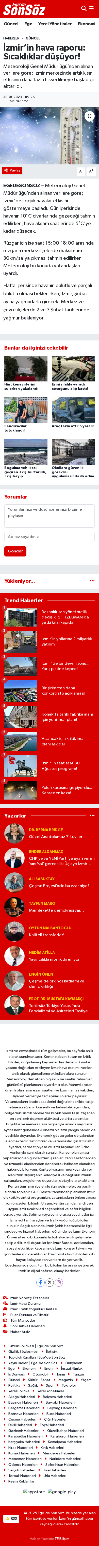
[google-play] (62, 1493)
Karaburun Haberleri (67, 1436)
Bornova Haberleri (23, 1414)
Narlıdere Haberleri (65, 1459)
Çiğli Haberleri (56, 1419)
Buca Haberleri (58, 1414)
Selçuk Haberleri (21, 1470)
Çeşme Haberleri (22, 1419)
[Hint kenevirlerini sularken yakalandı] (25, 368)
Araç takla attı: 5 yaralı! (73, 426)
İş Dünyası (16, 1374)
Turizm (78, 1374)
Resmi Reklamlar (21, 1481)
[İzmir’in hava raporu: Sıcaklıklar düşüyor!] (49, 136)
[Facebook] (40, 1282)
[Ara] (84, 9)
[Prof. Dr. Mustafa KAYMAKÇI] (14, 1005)
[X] (49, 1282)
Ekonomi (86, 24)
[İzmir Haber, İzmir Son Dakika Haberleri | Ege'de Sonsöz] (24, 9)
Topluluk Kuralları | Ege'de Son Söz (36, 1357)
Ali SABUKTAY (42, 879)
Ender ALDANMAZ (46, 852)
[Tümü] (92, 581)
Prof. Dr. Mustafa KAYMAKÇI (56, 999)
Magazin (65, 1380)
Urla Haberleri (55, 1476)
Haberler (11, 38)
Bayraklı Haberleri (60, 1402)
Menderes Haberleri (59, 1453)
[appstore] (34, 1493)
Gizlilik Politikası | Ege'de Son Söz (35, 1346)
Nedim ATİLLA (42, 953)
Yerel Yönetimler (55, 24)
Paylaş (15, 170)
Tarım (60, 1374)
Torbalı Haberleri (22, 1476)
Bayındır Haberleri (23, 1402)
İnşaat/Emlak (71, 1368)
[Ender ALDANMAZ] (14, 858)
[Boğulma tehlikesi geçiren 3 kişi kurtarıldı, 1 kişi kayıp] (25, 452)
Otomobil (40, 1374)
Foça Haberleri (52, 1425)
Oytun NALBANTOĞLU (50, 928)
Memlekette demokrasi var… (56, 910)
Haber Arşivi (20, 1332)
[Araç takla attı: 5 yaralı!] (73, 410)
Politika (14, 1385)
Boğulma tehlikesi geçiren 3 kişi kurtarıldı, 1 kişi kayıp (25, 472)
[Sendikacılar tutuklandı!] (25, 410)
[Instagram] (59, 1282)
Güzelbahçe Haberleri (65, 1431)
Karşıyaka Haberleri (24, 1442)
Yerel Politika (18, 1391)
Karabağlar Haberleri (25, 1436)
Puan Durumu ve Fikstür (29, 1315)
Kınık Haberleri (52, 1448)
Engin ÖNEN (41, 974)
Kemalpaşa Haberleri (65, 1442)
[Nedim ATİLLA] (14, 956)
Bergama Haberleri (24, 1408)
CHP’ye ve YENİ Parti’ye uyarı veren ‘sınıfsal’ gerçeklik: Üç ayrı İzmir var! (62, 861)
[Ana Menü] (91, 9)
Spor (50, 1385)
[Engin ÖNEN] (14, 980)
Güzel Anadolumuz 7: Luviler (55, 837)
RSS (13, 1518)
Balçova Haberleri (57, 1397)
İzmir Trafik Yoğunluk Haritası (33, 1309)
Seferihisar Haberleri (62, 1465)
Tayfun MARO (42, 904)
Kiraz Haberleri (20, 1448)
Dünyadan (73, 1363)
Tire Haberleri (54, 1470)
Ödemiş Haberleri (23, 1465)
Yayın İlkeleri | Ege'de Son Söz (33, 1363)
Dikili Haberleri (20, 1425)
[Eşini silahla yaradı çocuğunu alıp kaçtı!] (73, 368)
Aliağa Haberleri (21, 1397)
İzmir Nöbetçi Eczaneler (29, 1298)
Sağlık (33, 1385)
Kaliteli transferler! (46, 935)
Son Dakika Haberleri (27, 1326)
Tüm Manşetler (22, 1320)
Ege (28, 24)
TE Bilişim (62, 1539)
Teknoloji (69, 1385)
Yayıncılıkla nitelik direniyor (54, 959)
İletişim (52, 1352)
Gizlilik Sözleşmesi (23, 1352)
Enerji (48, 1368)
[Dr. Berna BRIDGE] (14, 833)
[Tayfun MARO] (14, 907)
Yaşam (86, 1380)
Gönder (15, 551)
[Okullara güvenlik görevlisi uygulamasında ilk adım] (73, 452)
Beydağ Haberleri (62, 1408)
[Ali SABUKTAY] (14, 882)
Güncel (11, 24)
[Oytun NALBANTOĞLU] (14, 931)
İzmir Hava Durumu (25, 1303)
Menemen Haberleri (25, 1459)
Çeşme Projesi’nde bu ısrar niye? (59, 886)
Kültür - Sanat (39, 1380)
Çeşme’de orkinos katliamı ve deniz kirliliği (56, 984)
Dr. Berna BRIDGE (46, 830)
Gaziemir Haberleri (23, 1431)
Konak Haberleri (21, 1453)
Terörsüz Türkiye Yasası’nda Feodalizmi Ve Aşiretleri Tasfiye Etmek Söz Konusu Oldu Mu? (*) (58, 1009)
